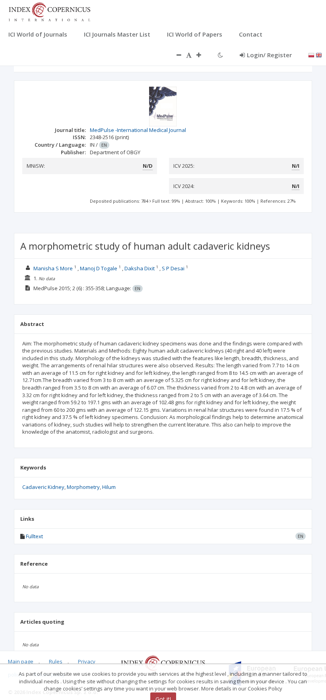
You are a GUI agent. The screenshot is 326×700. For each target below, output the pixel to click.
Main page (20, 661)
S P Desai (173, 268)
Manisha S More (53, 268)
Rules (55, 661)
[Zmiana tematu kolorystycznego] (220, 55)
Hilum (109, 487)
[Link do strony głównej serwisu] (49, 11)
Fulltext (34, 536)
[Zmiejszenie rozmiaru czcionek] (175, 55)
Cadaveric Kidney (43, 487)
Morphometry (83, 487)
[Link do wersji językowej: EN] (319, 54)
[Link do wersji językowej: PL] (311, 54)
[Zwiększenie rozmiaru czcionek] (203, 55)
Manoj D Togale (98, 268)
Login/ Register (269, 55)
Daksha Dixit (139, 268)
